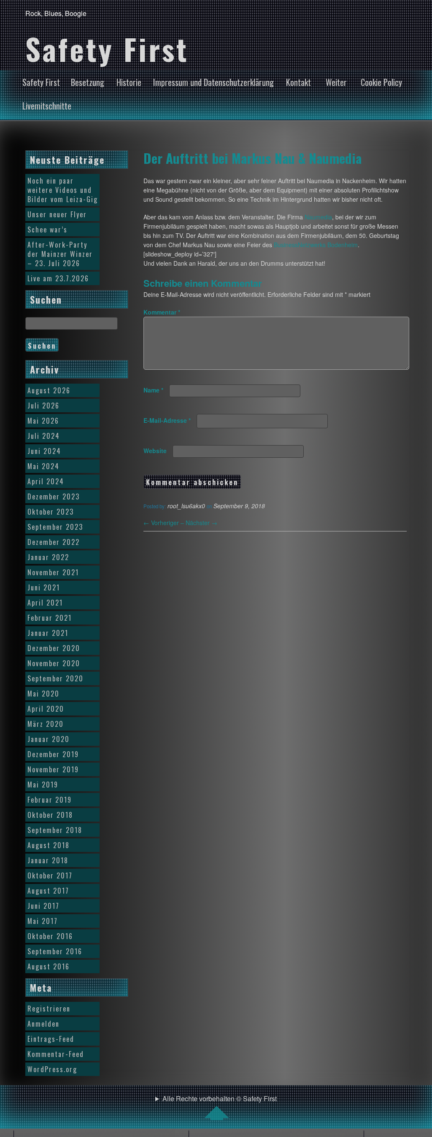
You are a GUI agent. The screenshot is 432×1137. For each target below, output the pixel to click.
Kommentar (161, 312)
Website (155, 450)
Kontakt (298, 82)
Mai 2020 (43, 694)
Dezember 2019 (53, 754)
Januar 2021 (47, 633)
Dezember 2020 (53, 648)
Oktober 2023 (50, 512)
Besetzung (87, 82)
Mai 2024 (43, 466)
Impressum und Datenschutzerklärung (213, 82)
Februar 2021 (49, 618)
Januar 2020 (48, 739)
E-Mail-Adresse (167, 420)
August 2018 (48, 845)
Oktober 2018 (50, 815)
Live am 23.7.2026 (58, 278)
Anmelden (43, 1024)
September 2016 (54, 951)
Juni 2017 (43, 906)
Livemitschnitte (46, 105)
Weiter (336, 82)
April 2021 (45, 603)
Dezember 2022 (53, 542)
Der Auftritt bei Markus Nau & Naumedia (252, 158)
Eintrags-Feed (50, 1039)
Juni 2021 (43, 587)
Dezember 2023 (53, 496)
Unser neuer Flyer (57, 214)
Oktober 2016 (50, 936)
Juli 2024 (43, 436)
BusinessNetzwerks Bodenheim (316, 244)
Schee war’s (47, 229)
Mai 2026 (43, 421)
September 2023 (55, 527)
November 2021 (53, 572)
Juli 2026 (43, 405)
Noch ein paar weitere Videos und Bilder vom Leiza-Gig (62, 190)
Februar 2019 (49, 800)
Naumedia (318, 217)
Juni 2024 (44, 451)
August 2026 (48, 390)
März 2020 (45, 724)
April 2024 (45, 481)
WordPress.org (52, 1069)
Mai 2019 (42, 784)
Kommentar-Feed (55, 1054)
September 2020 (55, 678)
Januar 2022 (48, 557)
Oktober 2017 (50, 875)
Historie (128, 82)
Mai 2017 (42, 921)
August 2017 (48, 891)
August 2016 (48, 966)
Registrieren (48, 1009)
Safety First (41, 82)
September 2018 (54, 830)
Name (153, 390)
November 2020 (53, 663)
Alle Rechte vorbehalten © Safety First (219, 1098)
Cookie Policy (381, 82)
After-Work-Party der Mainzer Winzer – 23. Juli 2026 (60, 254)
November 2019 (53, 769)
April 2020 (45, 709)
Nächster (201, 522)
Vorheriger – (164, 522)
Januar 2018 (47, 860)
